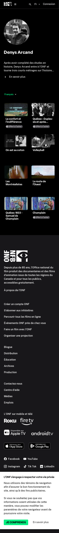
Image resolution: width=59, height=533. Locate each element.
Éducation (10, 359)
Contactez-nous (13, 383)
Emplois (8, 402)
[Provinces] (15, 94)
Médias (8, 396)
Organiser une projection (18, 335)
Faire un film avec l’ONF (18, 329)
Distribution (10, 353)
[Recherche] (30, 4)
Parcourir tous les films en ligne (22, 316)
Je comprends (16, 522)
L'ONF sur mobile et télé (18, 413)
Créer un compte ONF (16, 304)
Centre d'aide (12, 389)
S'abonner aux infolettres (18, 310)
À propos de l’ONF (14, 290)
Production (10, 372)
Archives (9, 365)
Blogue (8, 347)
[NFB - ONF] (7, 4)
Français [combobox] (8, 94)
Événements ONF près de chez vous (25, 323)
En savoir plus (41, 522)
